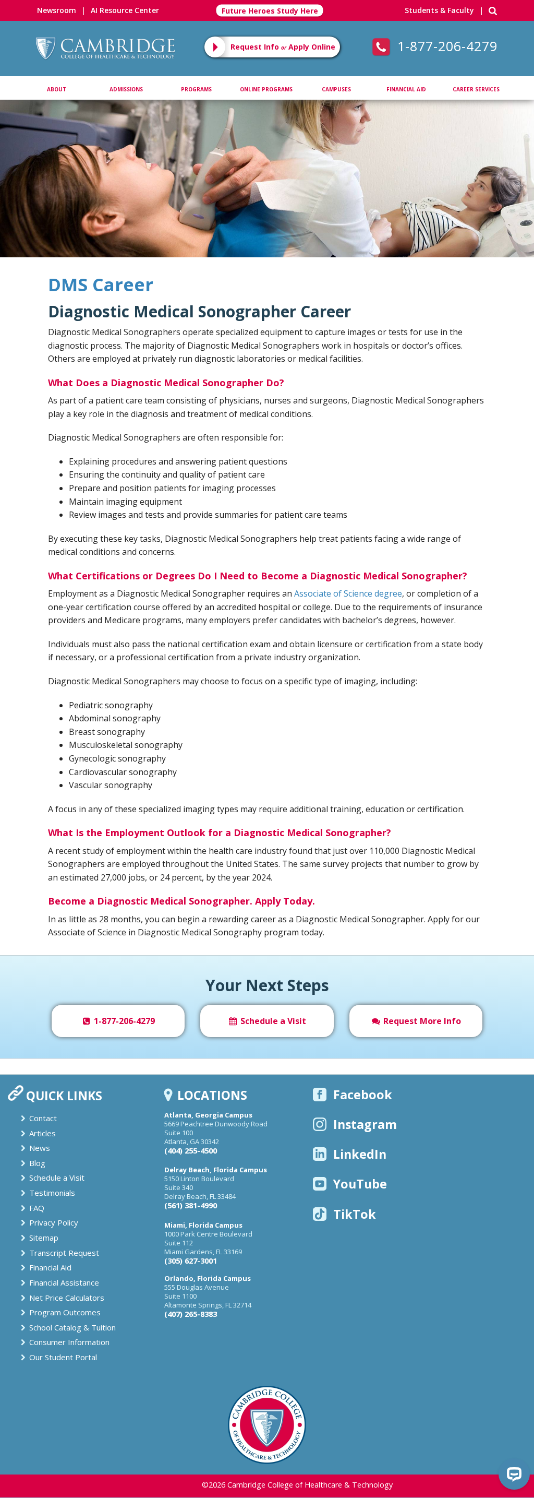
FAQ (36, 1208)
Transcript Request (64, 1252)
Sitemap (43, 1237)
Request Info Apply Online (282, 47)
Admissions (126, 89)
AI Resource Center (125, 10)
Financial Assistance (64, 1282)
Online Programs (266, 89)
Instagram (365, 1124)
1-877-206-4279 (445, 46)
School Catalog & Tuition (72, 1327)
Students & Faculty (439, 10)
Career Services (476, 89)
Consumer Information (69, 1342)
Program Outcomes (65, 1312)
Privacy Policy (53, 1222)
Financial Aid (406, 89)
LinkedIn (359, 1154)
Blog (37, 1163)
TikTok (354, 1214)
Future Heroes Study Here (270, 11)
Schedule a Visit (272, 1021)
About (56, 89)
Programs (196, 89)
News (39, 1148)
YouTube (360, 1183)
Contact (43, 1118)
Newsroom (56, 10)
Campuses (336, 89)
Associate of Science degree (348, 593)
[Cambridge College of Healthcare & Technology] (105, 40)
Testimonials (52, 1192)
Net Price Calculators (66, 1297)
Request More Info (421, 1021)
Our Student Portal (63, 1357)
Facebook (362, 1094)
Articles (42, 1133)
